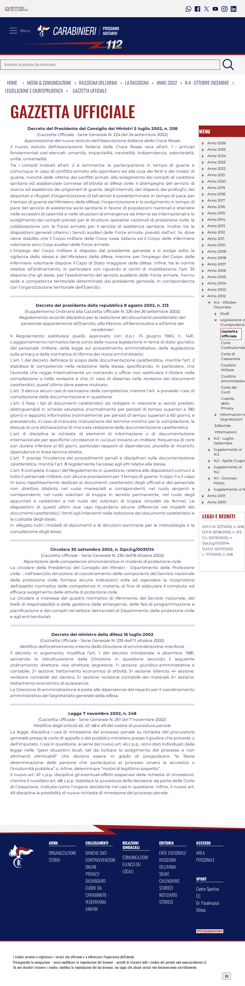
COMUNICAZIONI (135, 857)
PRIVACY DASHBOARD (95, 877)
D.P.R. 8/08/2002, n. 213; (222, 532)
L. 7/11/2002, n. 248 (217, 554)
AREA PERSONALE (205, 856)
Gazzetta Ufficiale (90, 90)
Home (12, 82)
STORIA (54, 859)
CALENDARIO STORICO (169, 884)
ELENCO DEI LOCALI (131, 867)
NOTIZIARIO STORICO (168, 898)
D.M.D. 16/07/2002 (217, 549)
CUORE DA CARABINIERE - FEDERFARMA (97, 894)
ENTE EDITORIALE (172, 852)
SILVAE (164, 873)
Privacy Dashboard (40, 975)
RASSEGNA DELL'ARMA (167, 863)
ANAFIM (91, 908)
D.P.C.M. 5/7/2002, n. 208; (223, 526)
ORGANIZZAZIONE (62, 852)
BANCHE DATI (96, 852)
